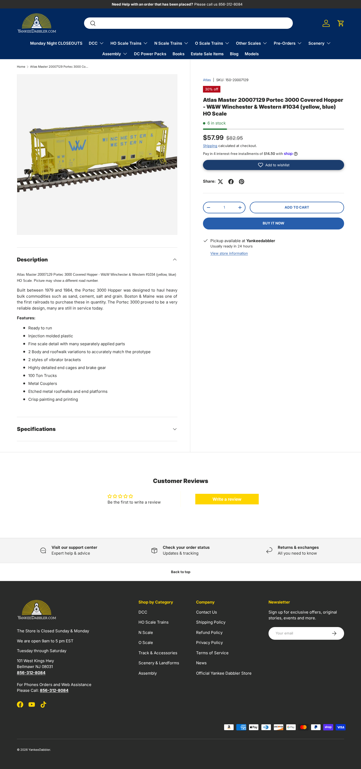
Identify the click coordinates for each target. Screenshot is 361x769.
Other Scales (248, 43)
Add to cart (297, 207)
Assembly (111, 53)
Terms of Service (212, 652)
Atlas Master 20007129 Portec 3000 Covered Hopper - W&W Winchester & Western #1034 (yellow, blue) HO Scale (60, 66)
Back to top (180, 572)
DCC (93, 43)
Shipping (210, 146)
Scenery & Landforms (158, 662)
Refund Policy (209, 632)
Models (252, 53)
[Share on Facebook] (231, 181)
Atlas (207, 80)
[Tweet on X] (220, 181)
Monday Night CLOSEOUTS (56, 43)
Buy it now (273, 223)
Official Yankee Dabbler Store (224, 673)
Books (178, 53)
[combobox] (188, 23)
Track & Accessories (157, 652)
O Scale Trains (209, 43)
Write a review (227, 499)
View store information (229, 253)
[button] (341, 23)
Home (21, 66)
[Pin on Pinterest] (241, 181)
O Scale (145, 642)
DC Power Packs (150, 53)
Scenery (316, 43)
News (201, 662)
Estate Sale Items (207, 53)
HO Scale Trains (125, 43)
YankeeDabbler (39, 750)
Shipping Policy (210, 622)
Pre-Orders (284, 43)
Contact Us (206, 612)
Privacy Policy (209, 642)
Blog (234, 53)
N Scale (145, 632)
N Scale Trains (168, 43)
